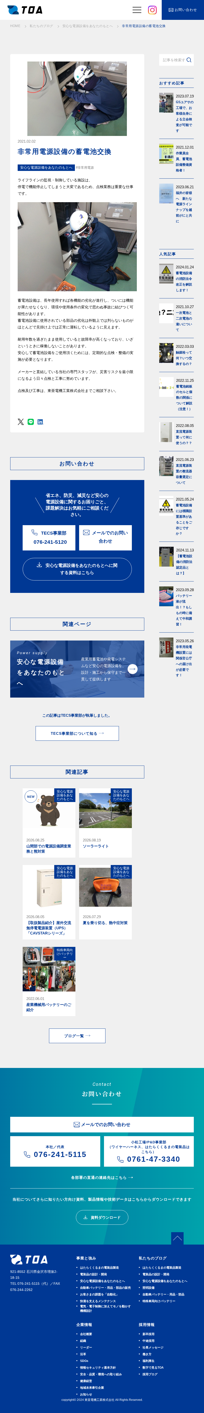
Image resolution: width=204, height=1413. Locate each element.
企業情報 (84, 1324)
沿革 (83, 1354)
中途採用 (148, 1341)
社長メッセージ (153, 1347)
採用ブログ (150, 1374)
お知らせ (86, 1394)
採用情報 (147, 1324)
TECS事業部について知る (74, 733)
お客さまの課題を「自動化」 (99, 1294)
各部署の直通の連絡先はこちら (99, 1177)
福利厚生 (148, 1361)
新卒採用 (148, 1334)
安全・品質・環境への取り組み (101, 1374)
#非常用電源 (85, 167)
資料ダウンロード (105, 1217)
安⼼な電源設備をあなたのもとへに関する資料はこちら (80, 569)
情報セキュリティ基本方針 (98, 1367)
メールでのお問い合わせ (110, 536)
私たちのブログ (153, 1258)
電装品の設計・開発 (93, 1274)
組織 (83, 1341)
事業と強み (86, 1258)
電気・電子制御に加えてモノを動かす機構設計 (105, 1309)
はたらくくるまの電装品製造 (99, 1267)
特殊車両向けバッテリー (159, 1301)
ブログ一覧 (74, 1036)
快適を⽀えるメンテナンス (98, 1301)
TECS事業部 (50, 538)
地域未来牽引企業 (92, 1387)
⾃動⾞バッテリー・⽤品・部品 (163, 1294)
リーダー (86, 1347)
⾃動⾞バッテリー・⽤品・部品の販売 (105, 1287)
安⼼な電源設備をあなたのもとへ (102, 1281)
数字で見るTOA (153, 1367)
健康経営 (86, 1381)
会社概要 (86, 1334)
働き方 (147, 1354)
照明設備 (148, 1287)
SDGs (84, 1361)
